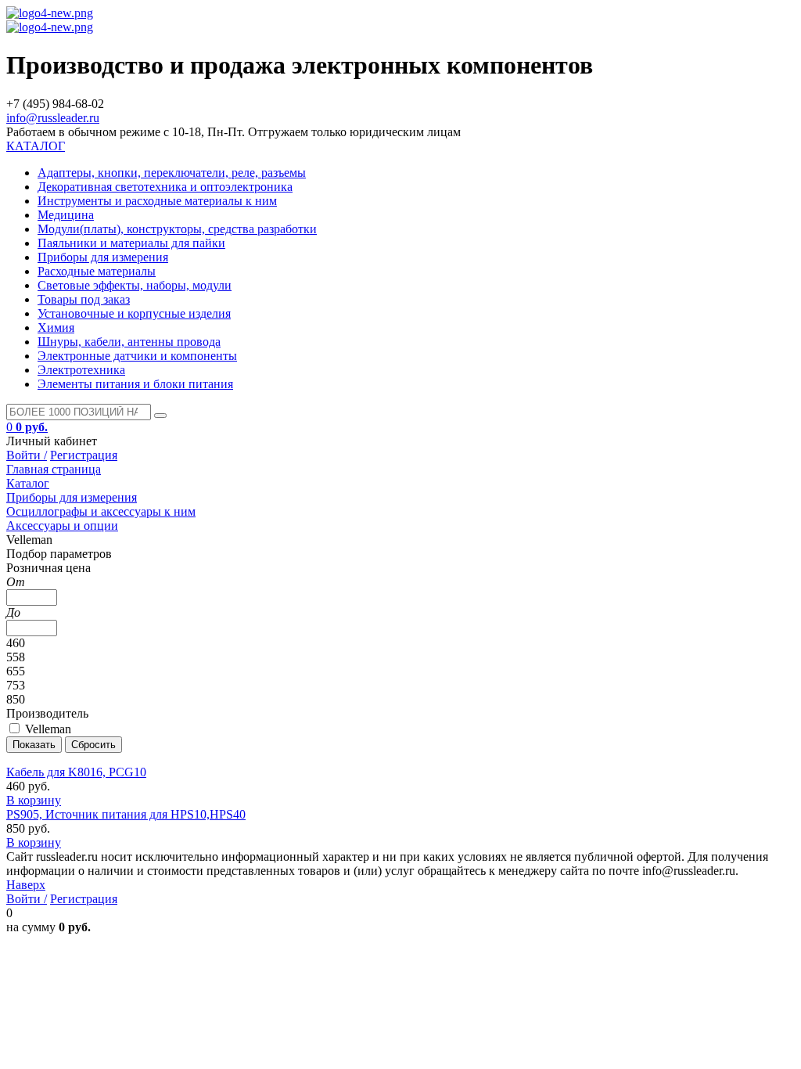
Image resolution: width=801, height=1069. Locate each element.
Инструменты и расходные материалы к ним (157, 200)
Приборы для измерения (103, 257)
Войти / (26, 455)
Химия (56, 327)
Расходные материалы (97, 271)
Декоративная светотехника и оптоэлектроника (165, 186)
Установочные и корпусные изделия (134, 313)
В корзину (33, 800)
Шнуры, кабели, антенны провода (129, 341)
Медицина (66, 214)
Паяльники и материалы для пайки (131, 243)
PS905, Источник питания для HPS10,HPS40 (126, 814)
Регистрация (83, 455)
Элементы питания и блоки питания (135, 384)
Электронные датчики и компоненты (137, 355)
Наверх (25, 884)
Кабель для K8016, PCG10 (76, 772)
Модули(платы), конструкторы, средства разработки (177, 229)
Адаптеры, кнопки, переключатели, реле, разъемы (172, 172)
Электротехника (81, 369)
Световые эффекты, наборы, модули (135, 285)
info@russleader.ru (52, 117)
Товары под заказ (84, 299)
